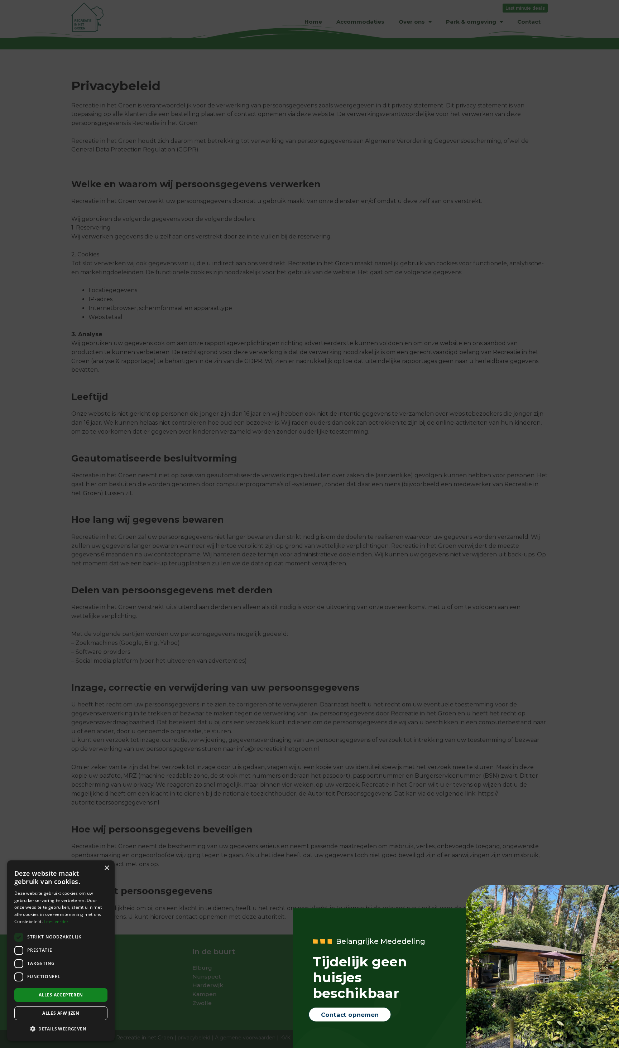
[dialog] (61, 950)
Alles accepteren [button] (61, 995)
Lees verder (56, 921)
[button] (60, 1029)
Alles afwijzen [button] (61, 1013)
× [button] (106, 868)
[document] (309, 524)
